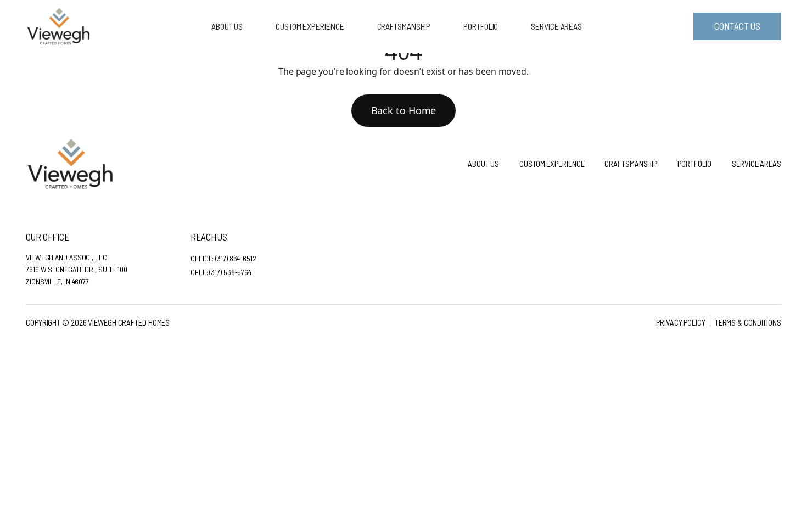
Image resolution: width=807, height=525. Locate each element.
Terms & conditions (748, 322)
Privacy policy (680, 322)
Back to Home (403, 110)
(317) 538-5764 (230, 272)
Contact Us (737, 25)
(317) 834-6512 (235, 258)
